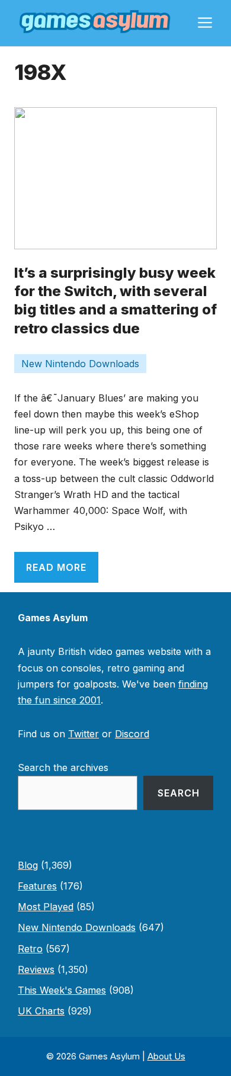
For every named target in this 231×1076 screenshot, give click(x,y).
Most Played (45, 907)
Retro (30, 949)
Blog (28, 865)
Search (179, 793)
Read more (56, 567)
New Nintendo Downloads (80, 364)
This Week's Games (62, 990)
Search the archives (63, 767)
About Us (166, 1056)
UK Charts (41, 1011)
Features (37, 886)
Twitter (83, 734)
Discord (132, 734)
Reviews (36, 969)
